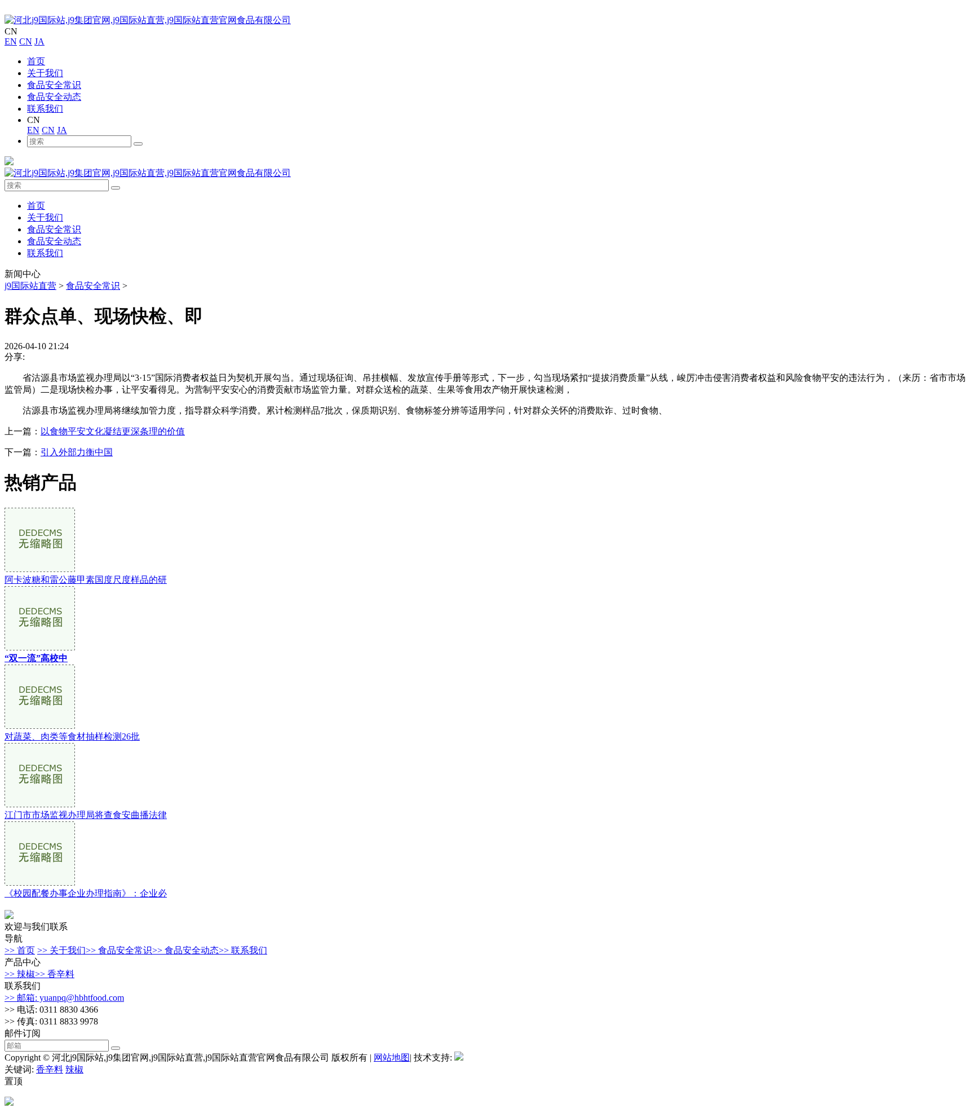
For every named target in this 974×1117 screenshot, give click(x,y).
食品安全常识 (54, 85)
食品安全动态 (54, 97)
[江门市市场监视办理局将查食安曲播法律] (40, 804)
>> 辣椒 (20, 974)
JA (39, 41)
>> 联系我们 (243, 950)
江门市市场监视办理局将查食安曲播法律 (86, 815)
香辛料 (49, 1069)
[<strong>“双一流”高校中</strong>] (40, 647)
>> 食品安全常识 (119, 950)
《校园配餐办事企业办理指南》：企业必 (86, 893)
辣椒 (74, 1069)
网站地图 (392, 1057)
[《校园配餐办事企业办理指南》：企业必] (40, 882)
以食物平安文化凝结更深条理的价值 (113, 431)
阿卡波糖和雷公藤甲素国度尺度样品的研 (86, 579)
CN (25, 41)
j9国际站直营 (30, 286)
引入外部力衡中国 (77, 452)
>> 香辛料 (54, 974)
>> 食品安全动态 (185, 950)
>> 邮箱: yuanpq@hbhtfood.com (64, 997)
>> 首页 (20, 950)
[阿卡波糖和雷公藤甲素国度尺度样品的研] (40, 569)
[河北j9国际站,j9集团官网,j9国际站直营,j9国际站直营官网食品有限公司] (148, 20)
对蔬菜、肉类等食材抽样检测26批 (72, 736)
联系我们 (45, 108)
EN (11, 41)
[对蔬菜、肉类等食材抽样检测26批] (40, 726)
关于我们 (45, 73)
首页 (36, 61)
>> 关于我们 (61, 950)
